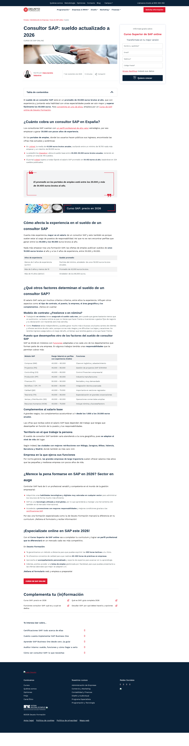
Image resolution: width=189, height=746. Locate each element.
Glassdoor (43, 153)
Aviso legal (29, 720)
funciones (57, 343)
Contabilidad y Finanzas (82, 692)
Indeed (37, 160)
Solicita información (154, 10)
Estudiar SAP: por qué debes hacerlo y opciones (92, 606)
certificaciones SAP (34, 511)
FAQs (26, 696)
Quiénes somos (30, 689)
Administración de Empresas (39, 20)
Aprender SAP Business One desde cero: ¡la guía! (47, 641)
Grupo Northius (129, 71)
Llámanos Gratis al (150, 3)
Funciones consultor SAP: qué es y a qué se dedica (42, 607)
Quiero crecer (144, 78)
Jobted (32, 146)
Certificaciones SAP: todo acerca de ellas (43, 630)
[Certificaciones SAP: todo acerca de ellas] (84, 630)
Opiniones (28, 692)
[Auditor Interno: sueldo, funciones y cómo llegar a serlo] (84, 647)
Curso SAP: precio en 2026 (35, 600)
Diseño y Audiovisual (80, 696)
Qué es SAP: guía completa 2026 (85, 600)
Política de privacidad (67, 720)
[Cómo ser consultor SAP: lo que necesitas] (84, 652)
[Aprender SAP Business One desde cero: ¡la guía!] (84, 641)
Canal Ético (28, 699)
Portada (26, 20)
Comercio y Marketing (81, 689)
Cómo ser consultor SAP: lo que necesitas (44, 653)
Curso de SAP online (56, 20)
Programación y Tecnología (83, 703)
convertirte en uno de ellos (70, 107)
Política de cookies (45, 720)
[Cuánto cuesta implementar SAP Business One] (84, 636)
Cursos (27, 685)
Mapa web (84, 720)
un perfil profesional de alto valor (73, 128)
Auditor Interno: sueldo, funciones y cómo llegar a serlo (51, 647)
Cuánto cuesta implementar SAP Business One (46, 636)
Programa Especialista (81, 699)
